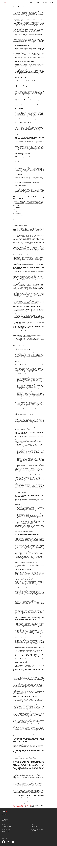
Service (37, 2)
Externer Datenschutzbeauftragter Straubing (22, 805)
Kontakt (51, 2)
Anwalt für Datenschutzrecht (18, 806)
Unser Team (44, 2)
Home (31, 2)
